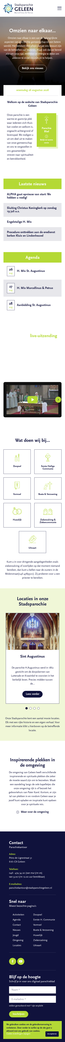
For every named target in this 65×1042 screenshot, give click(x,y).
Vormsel (37, 925)
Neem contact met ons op (35, 172)
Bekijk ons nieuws (32, 68)
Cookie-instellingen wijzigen (18, 1034)
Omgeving (18, 940)
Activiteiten (18, 915)
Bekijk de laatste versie (46, 141)
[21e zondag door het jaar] (32, 399)
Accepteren (52, 1034)
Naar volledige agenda (35, 318)
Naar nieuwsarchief (34, 246)
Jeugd (16, 935)
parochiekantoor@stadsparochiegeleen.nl (30, 888)
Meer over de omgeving (35, 812)
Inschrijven (18, 1014)
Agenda (17, 920)
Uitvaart (37, 945)
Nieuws (16, 930)
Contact (17, 925)
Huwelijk (37, 935)
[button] (6, 399)
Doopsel (37, 915)
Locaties (17, 945)
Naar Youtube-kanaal (20, 372)
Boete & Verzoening (43, 930)
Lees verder (32, 694)
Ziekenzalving (40, 940)
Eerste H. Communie (44, 920)
